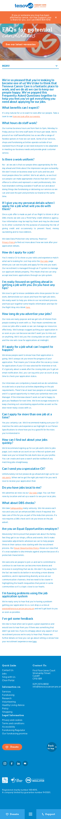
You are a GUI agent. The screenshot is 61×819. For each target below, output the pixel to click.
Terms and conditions (13, 723)
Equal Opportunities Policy (26, 548)
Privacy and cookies (12, 720)
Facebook (11, 763)
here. (28, 307)
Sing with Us (8, 677)
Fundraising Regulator (13, 730)
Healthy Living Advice (13, 705)
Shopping (7, 712)
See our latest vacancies (21, 44)
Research (6, 698)
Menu (6, 66)
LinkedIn (18, 763)
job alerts (6, 477)
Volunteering (9, 702)
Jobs (4, 673)
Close (56, 17)
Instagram (5, 763)
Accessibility (8, 727)
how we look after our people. (26, 116)
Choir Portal (8, 680)
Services (6, 691)
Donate (14, 814)
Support (50, 814)
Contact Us (7, 670)
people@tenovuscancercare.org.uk (18, 608)
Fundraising (8, 695)
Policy (5, 708)
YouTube (25, 763)
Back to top (51, 747)
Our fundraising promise (15, 733)
